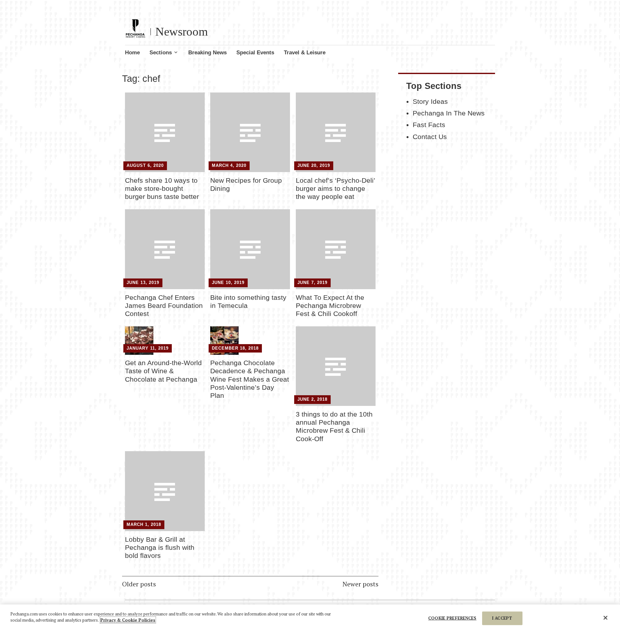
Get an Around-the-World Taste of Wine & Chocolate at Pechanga (163, 371)
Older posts (139, 584)
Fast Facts (429, 125)
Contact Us (430, 137)
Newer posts (360, 584)
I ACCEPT (502, 618)
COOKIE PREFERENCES (452, 618)
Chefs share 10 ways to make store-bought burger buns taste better (162, 188)
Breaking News (207, 52)
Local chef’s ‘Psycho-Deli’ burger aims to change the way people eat (335, 188)
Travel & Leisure (305, 52)
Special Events (255, 52)
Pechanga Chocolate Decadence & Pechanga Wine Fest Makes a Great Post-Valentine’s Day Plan (249, 379)
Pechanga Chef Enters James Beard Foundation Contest (164, 305)
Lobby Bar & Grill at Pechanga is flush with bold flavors (159, 547)
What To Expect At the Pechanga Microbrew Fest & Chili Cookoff (330, 305)
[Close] (605, 618)
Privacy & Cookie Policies (127, 620)
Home (132, 52)
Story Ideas (430, 101)
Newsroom (181, 31)
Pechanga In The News (449, 113)
